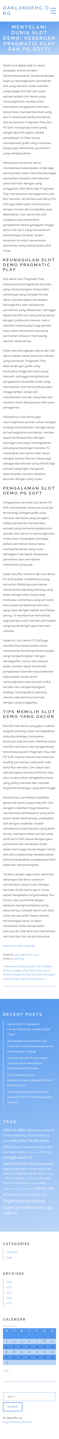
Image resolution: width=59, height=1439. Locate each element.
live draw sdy (43, 1147)
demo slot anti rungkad (19, 945)
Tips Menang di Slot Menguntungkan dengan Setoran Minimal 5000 (30, 1080)
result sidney (15, 1178)
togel (9, 1201)
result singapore (32, 1179)
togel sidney (32, 1207)
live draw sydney (15, 1152)
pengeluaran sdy (19, 1163)
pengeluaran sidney (23, 1169)
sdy (41, 1178)
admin (17, 954)
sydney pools (17, 1194)
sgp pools (32, 1183)
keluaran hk (21, 1140)
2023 (9, 1298)
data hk (10, 1130)
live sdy (45, 1152)
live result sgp (33, 1152)
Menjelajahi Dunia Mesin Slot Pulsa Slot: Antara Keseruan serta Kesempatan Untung (29, 1046)
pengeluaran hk (17, 1157)
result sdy (34, 1173)
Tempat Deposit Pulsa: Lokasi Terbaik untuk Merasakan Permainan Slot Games (27, 1063)
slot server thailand (25, 1189)
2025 (9, 1287)
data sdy (25, 1130)
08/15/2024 (32, 954)
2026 (9, 1282)
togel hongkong (30, 1201)
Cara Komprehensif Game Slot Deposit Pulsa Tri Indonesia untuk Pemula (30, 1097)
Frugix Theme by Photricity (17, 1422)
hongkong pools (22, 1135)
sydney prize (37, 1194)
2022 (9, 1303)
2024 (9, 1292)
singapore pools (9, 1189)
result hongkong (15, 1173)
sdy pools (20, 1183)
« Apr (6, 1370)
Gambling (18, 958)
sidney (41, 1183)
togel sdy (11, 1207)
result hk (44, 1169)
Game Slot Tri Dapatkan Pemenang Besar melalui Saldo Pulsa (28, 1029)
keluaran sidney (21, 1147)
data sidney (42, 1130)
